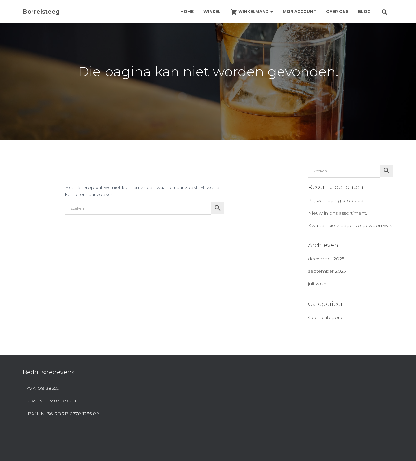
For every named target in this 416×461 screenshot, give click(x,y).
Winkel (212, 11)
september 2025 (327, 271)
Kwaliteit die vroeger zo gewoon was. (350, 225)
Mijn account (299, 11)
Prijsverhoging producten (337, 200)
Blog (364, 11)
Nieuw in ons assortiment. (337, 213)
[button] (271, 11)
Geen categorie (326, 317)
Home (187, 11)
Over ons (337, 11)
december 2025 (326, 259)
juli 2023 (317, 284)
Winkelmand (254, 11)
